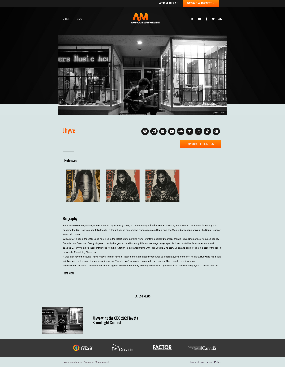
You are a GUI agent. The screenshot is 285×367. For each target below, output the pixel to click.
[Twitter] (213, 19)
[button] (68, 273)
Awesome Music (73, 361)
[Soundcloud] (220, 19)
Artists (66, 19)
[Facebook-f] (206, 19)
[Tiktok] (207, 131)
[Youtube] (199, 19)
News (79, 19)
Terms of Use (197, 361)
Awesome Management (96, 361)
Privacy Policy (213, 361)
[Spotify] (145, 131)
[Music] (154, 131)
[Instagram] (192, 19)
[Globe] (216, 131)
